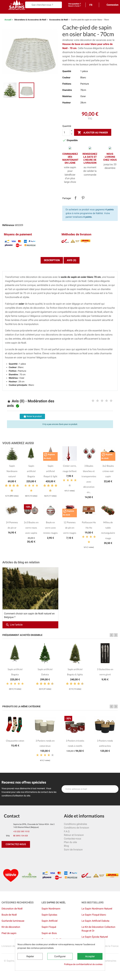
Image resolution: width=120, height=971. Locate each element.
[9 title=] (11, 491)
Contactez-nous (72, 838)
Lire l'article (14, 624)
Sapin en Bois (49, 933)
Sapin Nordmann (51, 908)
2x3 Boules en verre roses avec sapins (31, 527)
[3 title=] (102, 401)
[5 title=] (111, 401)
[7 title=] (16, 486)
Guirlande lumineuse (13, 920)
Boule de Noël (9, 914)
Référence (8, 225)
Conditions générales (75, 824)
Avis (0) (71, 260)
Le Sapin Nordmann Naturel (97, 908)
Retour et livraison (74, 834)
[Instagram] (19, 854)
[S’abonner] (114, 789)
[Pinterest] (12, 854)
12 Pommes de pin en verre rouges (69, 527)
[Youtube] (26, 854)
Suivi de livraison (73, 849)
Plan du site (70, 842)
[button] (16, 844)
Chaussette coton (15, 740)
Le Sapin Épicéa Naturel (95, 936)
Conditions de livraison (76, 827)
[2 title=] (97, 401)
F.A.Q (67, 831)
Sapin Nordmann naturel (12, 471)
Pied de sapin (9, 933)
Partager (75, 198)
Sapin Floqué (49, 926)
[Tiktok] (33, 854)
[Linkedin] (40, 854)
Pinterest (83, 198)
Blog (66, 845)
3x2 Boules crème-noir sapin (108, 471)
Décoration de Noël (12, 908)
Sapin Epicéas (49, 914)
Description (52, 260)
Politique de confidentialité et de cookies (83, 964)
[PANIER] (3, 11)
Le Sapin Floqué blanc (94, 914)
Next (116, 635)
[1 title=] (93, 401)
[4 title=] (106, 401)
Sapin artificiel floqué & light (50, 471)
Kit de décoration (11, 926)
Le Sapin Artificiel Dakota (95, 920)
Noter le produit (32, 416)
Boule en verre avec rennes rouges (50, 527)
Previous (111, 635)
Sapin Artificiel (50, 920)
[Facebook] (5, 854)
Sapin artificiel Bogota (31, 471)
